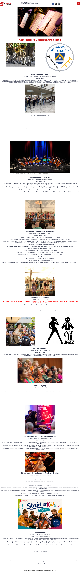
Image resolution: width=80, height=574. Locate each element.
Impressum (40, 570)
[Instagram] (56, 4)
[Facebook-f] (53, 4)
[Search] (59, 4)
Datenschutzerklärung (48, 570)
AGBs (54, 570)
